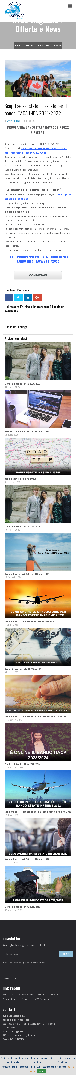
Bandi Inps (8, 994)
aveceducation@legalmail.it (21, 1035)
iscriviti (66, 954)
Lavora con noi (10, 977)
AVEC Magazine (33, 45)
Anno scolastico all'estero (50, 994)
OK (40, 1071)
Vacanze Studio (25, 994)
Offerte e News (53, 45)
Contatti (26, 999)
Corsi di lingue (10, 999)
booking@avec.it (17, 1031)
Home (17, 45)
